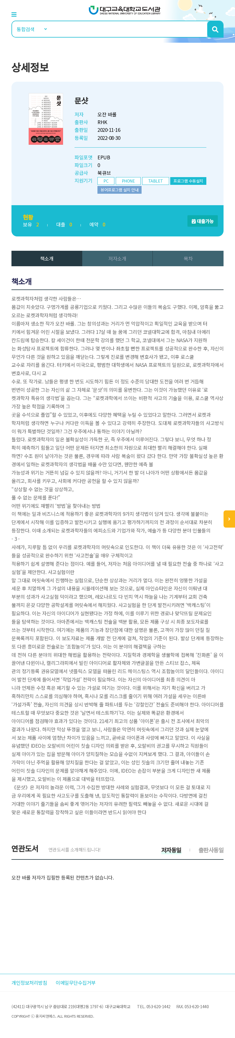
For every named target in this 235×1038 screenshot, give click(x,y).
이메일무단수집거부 (76, 982)
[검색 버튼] (215, 29)
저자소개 (117, 258)
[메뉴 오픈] (229, 519)
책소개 (47, 258)
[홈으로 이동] (124, 9)
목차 (188, 258)
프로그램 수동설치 (188, 181)
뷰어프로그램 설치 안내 (119, 190)
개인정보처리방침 (29, 982)
